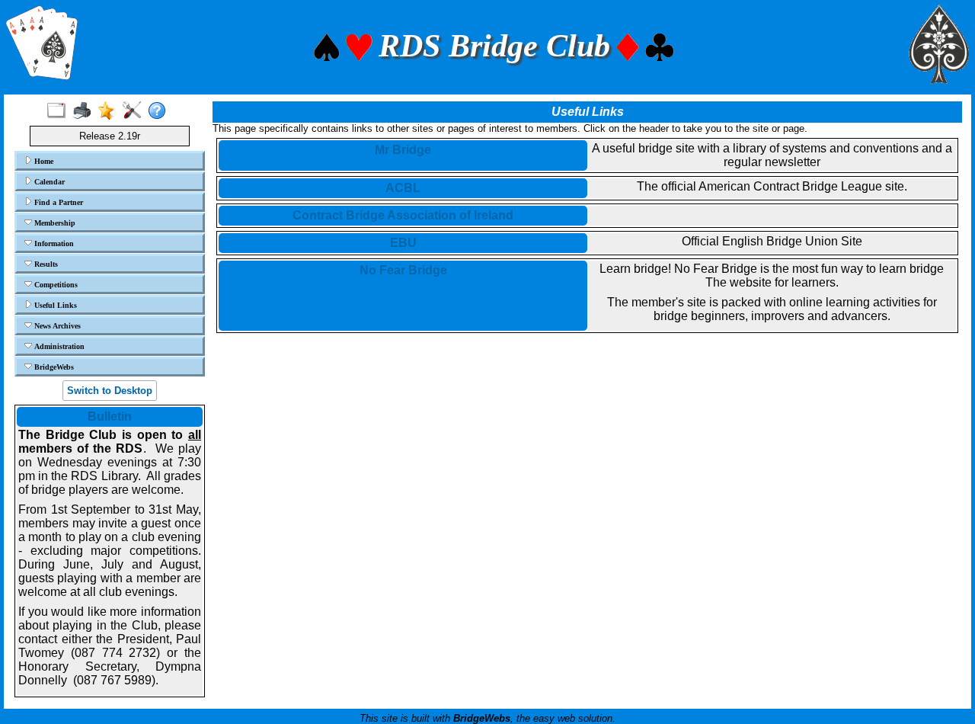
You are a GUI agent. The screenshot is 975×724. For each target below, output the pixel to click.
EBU (403, 242)
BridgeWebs (53, 367)
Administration (58, 346)
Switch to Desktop (109, 390)
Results (45, 264)
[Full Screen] (59, 111)
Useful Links (54, 305)
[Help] (160, 111)
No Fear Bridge (403, 270)
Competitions (55, 284)
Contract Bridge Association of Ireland (402, 215)
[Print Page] (85, 111)
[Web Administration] (135, 111)
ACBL (402, 187)
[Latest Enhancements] (110, 111)
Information (53, 243)
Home (42, 161)
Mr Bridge (403, 149)
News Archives (56, 326)
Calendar (48, 182)
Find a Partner (57, 202)
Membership (53, 223)
